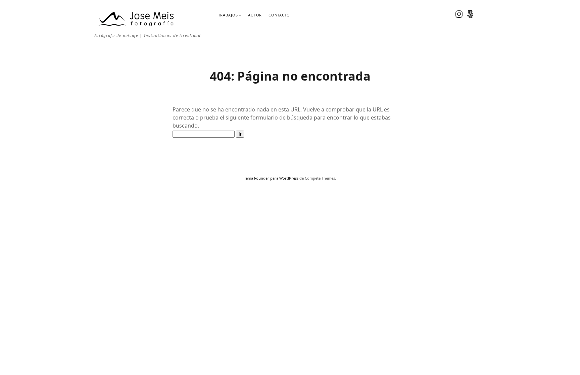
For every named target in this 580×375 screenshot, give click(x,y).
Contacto (279, 14)
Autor (255, 14)
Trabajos (228, 14)
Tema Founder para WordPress (271, 178)
